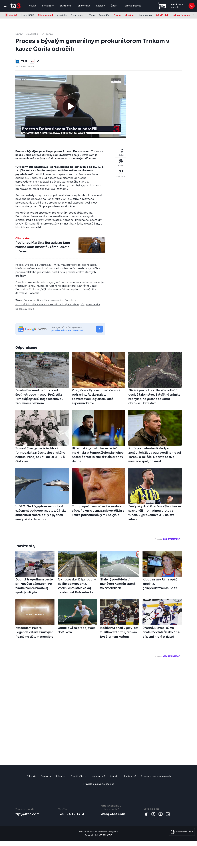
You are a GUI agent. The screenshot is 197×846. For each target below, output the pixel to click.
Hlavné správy (145, 15)
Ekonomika (84, 5)
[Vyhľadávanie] (192, 6)
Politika (32, 5)
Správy (19, 33)
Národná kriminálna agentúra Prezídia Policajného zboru (47, 304)
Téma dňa (104, 15)
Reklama (60, 776)
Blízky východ (45, 15)
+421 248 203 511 (72, 814)
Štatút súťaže (78, 776)
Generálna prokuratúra (50, 300)
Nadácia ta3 (98, 776)
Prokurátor (30, 300)
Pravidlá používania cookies (98, 784)
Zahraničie (65, 5)
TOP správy (46, 33)
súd (82, 304)
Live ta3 (13, 15)
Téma (92, 15)
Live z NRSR (27, 15)
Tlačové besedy (132, 5)
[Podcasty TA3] (161, 5)
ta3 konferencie (181, 15)
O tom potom (78, 15)
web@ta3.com (113, 814)
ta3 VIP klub (162, 15)
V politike (62, 15)
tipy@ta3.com (27, 814)
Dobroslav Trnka (24, 309)
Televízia (31, 776)
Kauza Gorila (93, 304)
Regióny (100, 5)
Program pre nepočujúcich (156, 776)
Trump (117, 15)
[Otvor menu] (5, 6)
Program (46, 776)
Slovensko (48, 5)
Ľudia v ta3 (130, 776)
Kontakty (115, 776)
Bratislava (70, 300)
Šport (114, 5)
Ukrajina (129, 15)
